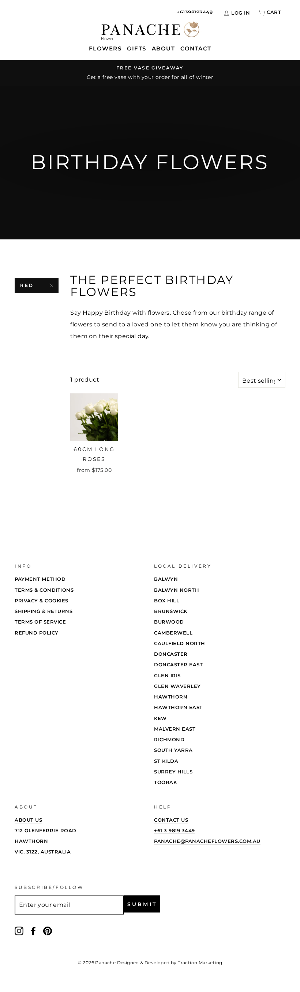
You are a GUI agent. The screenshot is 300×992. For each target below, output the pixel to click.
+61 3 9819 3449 (174, 830)
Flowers (105, 48)
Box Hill (166, 600)
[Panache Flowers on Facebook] (33, 930)
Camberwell (173, 633)
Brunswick (170, 611)
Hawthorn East (178, 707)
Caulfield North (179, 643)
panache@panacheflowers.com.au (207, 841)
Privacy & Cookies (41, 600)
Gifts (136, 48)
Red (27, 285)
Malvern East (174, 729)
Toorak (165, 782)
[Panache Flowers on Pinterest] (47, 930)
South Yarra (173, 750)
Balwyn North (176, 590)
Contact (195, 48)
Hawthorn (170, 697)
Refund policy (37, 633)
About (163, 48)
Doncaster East (178, 664)
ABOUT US (28, 820)
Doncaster (171, 654)
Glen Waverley (177, 686)
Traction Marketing (200, 962)
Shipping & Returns (43, 611)
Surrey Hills (173, 772)
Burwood (169, 622)
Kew (160, 718)
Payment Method (40, 579)
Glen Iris (167, 675)
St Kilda (166, 761)
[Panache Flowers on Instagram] (19, 930)
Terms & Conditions (44, 590)
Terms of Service (40, 622)
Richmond (169, 739)
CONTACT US (171, 820)
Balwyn (166, 579)
